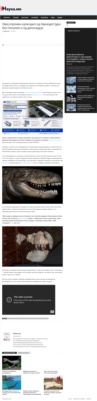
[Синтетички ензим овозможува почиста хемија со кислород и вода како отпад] (71, 89)
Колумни (44, 17)
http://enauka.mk (17, 336)
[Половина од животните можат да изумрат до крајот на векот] (53, 382)
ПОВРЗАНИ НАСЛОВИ (9, 353)
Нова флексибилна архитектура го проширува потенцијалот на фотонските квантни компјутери (79, 58)
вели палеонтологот (55, 140)
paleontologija (26, 318)
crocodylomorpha (26, 163)
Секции (16, 17)
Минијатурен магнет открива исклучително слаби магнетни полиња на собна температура (85, 107)
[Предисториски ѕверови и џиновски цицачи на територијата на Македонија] (32, 382)
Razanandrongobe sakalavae (34, 92)
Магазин (25, 17)
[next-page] (62, 353)
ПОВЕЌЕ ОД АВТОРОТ (23, 353)
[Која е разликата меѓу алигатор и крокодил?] (53, 363)
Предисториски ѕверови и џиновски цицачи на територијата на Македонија (32, 392)
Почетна (7, 17)
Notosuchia (5, 163)
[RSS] (95, 2)
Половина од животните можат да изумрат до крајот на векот (52, 392)
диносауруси (40, 318)
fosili (9, 318)
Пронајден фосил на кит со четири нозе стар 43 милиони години (11, 392)
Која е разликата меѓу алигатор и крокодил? (51, 372)
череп (46, 318)
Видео (59, 17)
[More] (20, 39)
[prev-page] (59, 353)
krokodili (19, 318)
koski (13, 318)
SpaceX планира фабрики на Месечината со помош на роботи (86, 97)
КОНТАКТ (88, 399)
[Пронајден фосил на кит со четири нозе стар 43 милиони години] (11, 382)
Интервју (34, 17)
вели (12, 223)
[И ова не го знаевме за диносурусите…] (11, 363)
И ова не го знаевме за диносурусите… (9, 372)
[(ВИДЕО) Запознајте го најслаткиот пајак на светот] (32, 363)
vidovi (33, 318)
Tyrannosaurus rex (37, 94)
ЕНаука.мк (7, 31)
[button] (94, 17)
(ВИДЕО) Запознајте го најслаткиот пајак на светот (31, 372)
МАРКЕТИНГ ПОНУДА (79, 399)
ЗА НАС (70, 399)
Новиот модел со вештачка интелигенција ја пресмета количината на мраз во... (85, 79)
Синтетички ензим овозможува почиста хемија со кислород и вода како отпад (86, 89)
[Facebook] (92, 2)
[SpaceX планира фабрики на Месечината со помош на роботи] (71, 98)
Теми (53, 17)
